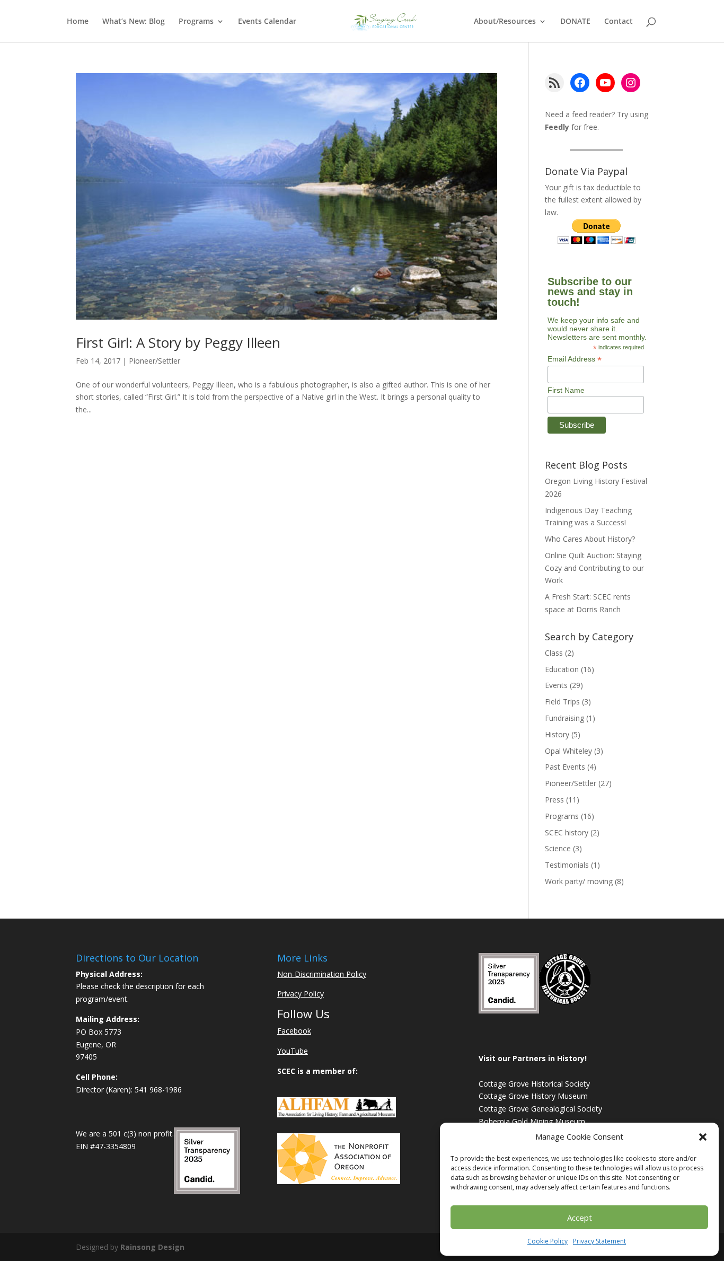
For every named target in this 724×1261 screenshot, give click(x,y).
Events (556, 685)
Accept (579, 1217)
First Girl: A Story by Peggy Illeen (178, 342)
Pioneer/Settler (154, 361)
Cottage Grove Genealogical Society (540, 1109)
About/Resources (505, 21)
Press (554, 800)
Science (558, 848)
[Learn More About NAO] (338, 1181)
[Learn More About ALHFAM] (336, 1114)
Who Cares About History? (590, 539)
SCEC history (566, 832)
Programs (196, 21)
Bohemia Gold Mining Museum (532, 1121)
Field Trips (562, 701)
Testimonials (567, 865)
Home (78, 21)
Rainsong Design (152, 1247)
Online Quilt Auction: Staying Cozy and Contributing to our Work (594, 568)
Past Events (565, 767)
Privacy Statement (599, 1241)
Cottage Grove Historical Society (534, 1084)
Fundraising (564, 718)
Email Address (575, 359)
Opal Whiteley (568, 751)
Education (562, 669)
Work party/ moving (579, 881)
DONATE (575, 21)
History (557, 734)
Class (554, 653)
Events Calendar (267, 21)
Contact (618, 21)
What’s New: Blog (133, 21)
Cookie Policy (547, 1241)
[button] (702, 1137)
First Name (566, 390)
